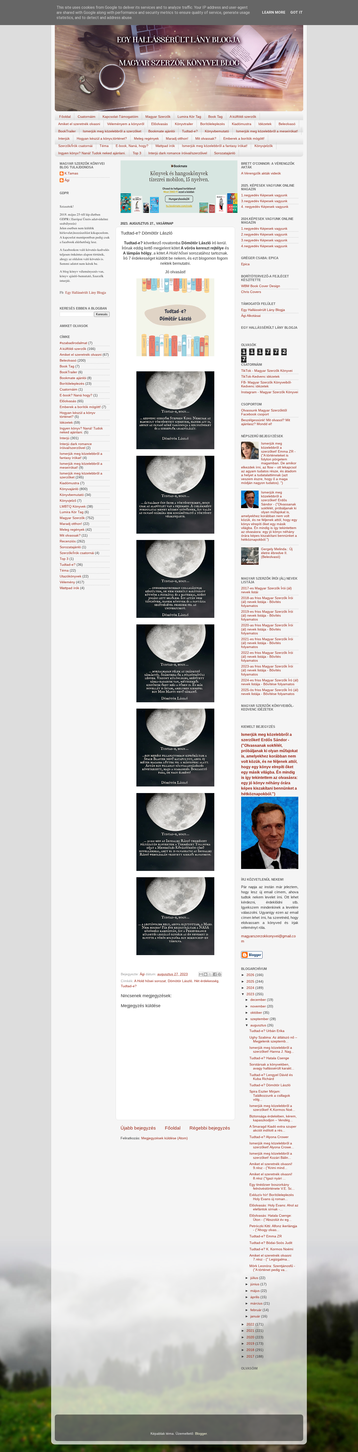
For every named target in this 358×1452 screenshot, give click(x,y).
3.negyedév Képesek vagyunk (264, 201)
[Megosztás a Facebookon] (214, 974)
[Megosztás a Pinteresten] (219, 974)
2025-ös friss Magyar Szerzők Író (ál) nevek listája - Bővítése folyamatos (269, 692)
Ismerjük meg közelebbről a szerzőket (112, 131)
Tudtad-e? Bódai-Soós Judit (270, 1243)
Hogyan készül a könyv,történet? (102, 138)
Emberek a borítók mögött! (243, 138)
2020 (250, 1337)
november (258, 1006)
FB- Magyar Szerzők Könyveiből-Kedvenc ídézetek (266, 384)
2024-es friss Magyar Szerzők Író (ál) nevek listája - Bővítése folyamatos (269, 682)
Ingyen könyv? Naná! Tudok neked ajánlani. (92, 153)
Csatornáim (86, 117)
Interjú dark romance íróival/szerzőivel (177, 153)
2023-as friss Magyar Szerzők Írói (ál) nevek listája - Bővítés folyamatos (267, 670)
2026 (250, 975)
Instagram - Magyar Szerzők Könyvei (269, 392)
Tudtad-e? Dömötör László (270, 1085)
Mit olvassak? (205, 138)
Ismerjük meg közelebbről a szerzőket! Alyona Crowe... (271, 1145)
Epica (245, 264)
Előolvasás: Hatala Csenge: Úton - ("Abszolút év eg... (270, 1217)
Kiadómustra (241, 124)
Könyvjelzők (263, 146)
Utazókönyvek (70, 576)
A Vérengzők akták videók (261, 173)
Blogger (201, 1433)
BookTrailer (67, 131)
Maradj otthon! (177, 138)
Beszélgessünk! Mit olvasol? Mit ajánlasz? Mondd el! (265, 422)
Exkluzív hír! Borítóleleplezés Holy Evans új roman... (271, 1197)
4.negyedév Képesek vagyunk (264, 246)
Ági (67, 180)
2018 (250, 1350)
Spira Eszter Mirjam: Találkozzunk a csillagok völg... (269, 1095)
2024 (250, 988)
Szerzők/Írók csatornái (75, 146)
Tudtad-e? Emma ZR (265, 1236)
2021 (250, 1331)
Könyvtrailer (184, 124)
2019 (250, 1343)
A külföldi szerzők (243, 117)
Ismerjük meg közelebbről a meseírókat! (267, 131)
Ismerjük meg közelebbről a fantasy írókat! (214, 146)
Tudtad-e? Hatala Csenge (269, 1058)
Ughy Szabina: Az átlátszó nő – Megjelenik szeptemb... (273, 1039)
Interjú (64, 438)
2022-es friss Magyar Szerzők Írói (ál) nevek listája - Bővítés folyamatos (267, 656)
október (256, 1012)
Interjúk (64, 138)
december (258, 1000)
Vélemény (67, 582)
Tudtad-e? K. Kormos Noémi (271, 1249)
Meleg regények (146, 138)
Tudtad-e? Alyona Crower (269, 1137)
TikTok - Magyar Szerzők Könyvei (266, 371)
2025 (250, 981)
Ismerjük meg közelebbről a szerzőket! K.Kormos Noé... (272, 1108)
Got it (296, 12)
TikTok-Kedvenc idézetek (260, 376)
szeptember (260, 1019)
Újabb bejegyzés (138, 1128)
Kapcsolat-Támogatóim (120, 117)
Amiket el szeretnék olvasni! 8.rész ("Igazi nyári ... (270, 1176)
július (254, 1278)
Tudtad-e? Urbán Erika (266, 1031)
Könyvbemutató (217, 131)
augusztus (258, 1025)
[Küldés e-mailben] (200, 974)
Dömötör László (180, 981)
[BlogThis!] (205, 974)
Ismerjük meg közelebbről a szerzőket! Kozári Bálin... (270, 1155)
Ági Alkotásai (251, 316)
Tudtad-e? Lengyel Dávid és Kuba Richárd (271, 1077)
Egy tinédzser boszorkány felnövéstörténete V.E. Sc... (272, 1186)
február (256, 1310)
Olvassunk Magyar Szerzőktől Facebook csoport (264, 412)
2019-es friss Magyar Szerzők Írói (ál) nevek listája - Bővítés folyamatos (267, 615)
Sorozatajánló (224, 153)
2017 (250, 1356)
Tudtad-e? (190, 131)
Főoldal (65, 117)
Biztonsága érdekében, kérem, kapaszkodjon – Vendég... (273, 1118)
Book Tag (215, 117)
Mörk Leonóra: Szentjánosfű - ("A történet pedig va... (272, 1268)
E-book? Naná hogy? (76, 395)
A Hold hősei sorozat (150, 981)
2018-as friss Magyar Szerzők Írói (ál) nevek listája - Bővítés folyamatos (267, 602)
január (255, 1316)
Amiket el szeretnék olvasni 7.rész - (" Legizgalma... (270, 1257)
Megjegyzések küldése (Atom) (164, 1138)
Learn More (273, 12)
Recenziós (68, 541)
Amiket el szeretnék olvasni (79, 124)
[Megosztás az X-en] (210, 974)
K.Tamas (71, 173)
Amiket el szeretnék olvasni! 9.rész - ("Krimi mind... (270, 1166)
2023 (250, 994)
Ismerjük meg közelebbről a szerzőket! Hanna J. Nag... (271, 1049)
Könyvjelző (68, 500)
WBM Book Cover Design (260, 286)
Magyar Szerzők (157, 117)
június (255, 1284)
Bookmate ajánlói (161, 131)
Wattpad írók (165, 146)
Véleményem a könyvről (125, 124)
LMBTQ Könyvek (73, 506)
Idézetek (265, 124)
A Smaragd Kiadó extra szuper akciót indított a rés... (272, 1128)
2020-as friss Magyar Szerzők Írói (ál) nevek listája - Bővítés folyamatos (267, 629)
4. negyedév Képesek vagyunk (264, 207)
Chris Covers (251, 292)
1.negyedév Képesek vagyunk (264, 195)
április (255, 1297)
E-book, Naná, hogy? (132, 146)
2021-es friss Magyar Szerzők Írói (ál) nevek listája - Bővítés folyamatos (267, 643)
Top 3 (137, 153)
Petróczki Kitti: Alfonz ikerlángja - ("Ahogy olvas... (273, 1228)
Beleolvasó (287, 124)
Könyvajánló (69, 489)
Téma (104, 146)
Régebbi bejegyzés (209, 1128)
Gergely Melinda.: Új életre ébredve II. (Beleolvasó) (276, 553)
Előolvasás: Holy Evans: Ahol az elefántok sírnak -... (273, 1207)
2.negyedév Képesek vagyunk (264, 234)
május (255, 1291)
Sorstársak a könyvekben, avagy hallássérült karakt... (271, 1066)
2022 (250, 1324)
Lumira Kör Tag (189, 117)
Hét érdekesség (206, 981)
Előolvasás (159, 124)
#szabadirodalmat (73, 343)
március (257, 1303)
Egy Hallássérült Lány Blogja (85, 292)
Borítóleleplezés (212, 124)
